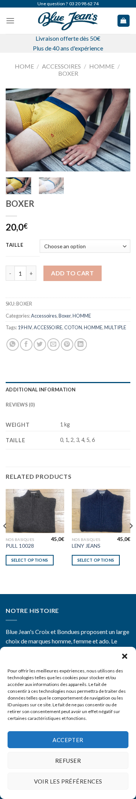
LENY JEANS (86, 546)
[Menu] (10, 20)
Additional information (41, 390)
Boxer (68, 73)
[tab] (68, 389)
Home (24, 66)
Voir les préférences (68, 781)
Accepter (68, 739)
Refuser (68, 760)
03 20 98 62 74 (84, 3)
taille (14, 245)
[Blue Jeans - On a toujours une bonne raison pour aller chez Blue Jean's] (68, 21)
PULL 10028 (20, 546)
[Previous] (18, 130)
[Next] (118, 130)
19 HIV (25, 327)
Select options (29, 560)
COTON (73, 327)
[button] (124, 656)
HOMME (101, 66)
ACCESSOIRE (48, 327)
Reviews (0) (20, 405)
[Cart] (123, 21)
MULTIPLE (115, 327)
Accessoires (61, 66)
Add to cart (72, 273)
